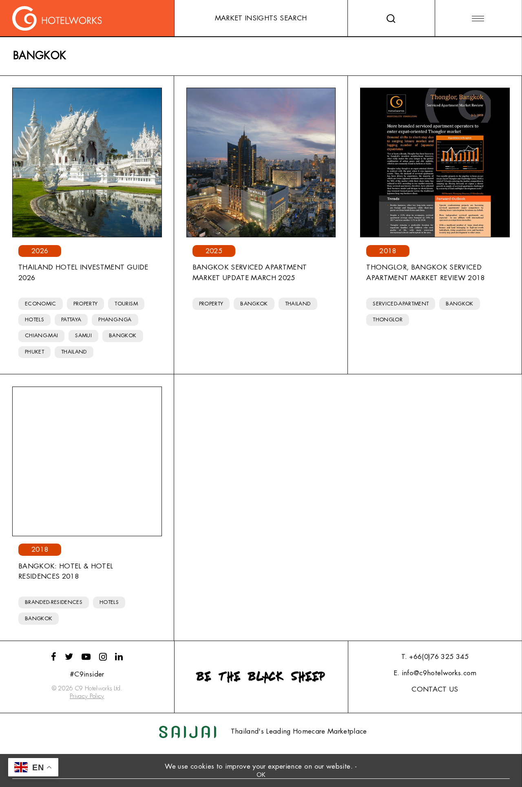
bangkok (122, 335)
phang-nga (114, 319)
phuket (34, 351)
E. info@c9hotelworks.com (435, 673)
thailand (74, 351)
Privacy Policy (87, 696)
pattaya (71, 319)
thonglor (388, 319)
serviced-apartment (401, 303)
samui (83, 335)
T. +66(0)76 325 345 (434, 656)
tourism (126, 303)
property (85, 303)
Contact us (434, 689)
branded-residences (53, 602)
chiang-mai (41, 335)
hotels (34, 319)
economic (40, 303)
